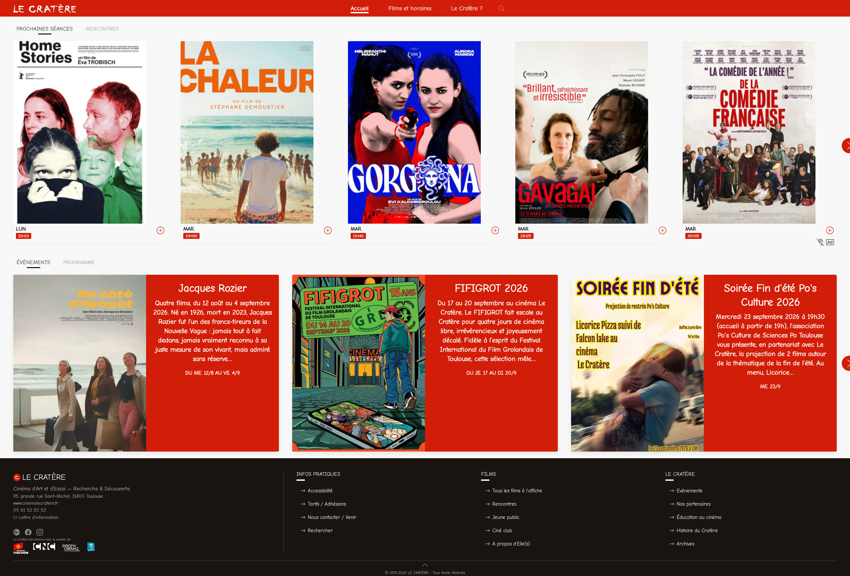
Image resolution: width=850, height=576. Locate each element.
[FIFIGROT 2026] (425, 363)
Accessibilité (320, 491)
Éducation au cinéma (699, 517)
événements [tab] (33, 262)
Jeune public (505, 517)
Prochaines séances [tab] (45, 29)
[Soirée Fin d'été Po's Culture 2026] (704, 363)
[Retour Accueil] (44, 8)
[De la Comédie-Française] (760, 145)
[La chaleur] (258, 141)
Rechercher (320, 531)
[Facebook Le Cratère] (28, 532)
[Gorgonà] (425, 141)
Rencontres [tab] (102, 29)
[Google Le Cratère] (16, 532)
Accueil (360, 8)
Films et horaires (409, 8)
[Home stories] (90, 141)
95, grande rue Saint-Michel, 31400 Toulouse (58, 496)
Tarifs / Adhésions (327, 504)
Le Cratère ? (467, 8)
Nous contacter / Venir (332, 517)
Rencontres (504, 504)
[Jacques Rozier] (146, 363)
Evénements (689, 491)
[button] (501, 8)
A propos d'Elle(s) (511, 544)
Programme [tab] (79, 262)
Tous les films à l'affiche (517, 491)
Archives (685, 544)
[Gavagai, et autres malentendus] (592, 141)
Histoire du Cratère (697, 531)
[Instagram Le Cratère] (40, 532)
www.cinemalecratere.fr (35, 503)
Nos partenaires (694, 504)
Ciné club (502, 531)
